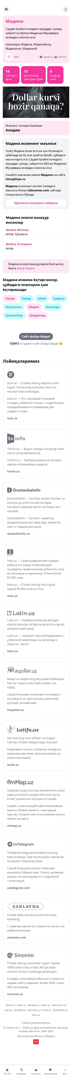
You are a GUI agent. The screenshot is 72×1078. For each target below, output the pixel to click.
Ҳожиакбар (14, 315)
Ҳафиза (59, 298)
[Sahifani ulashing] (65, 9)
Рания (10, 298)
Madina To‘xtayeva (19, 244)
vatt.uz (8, 1010)
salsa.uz (21, 1005)
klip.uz (36, 1015)
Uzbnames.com (38, 190)
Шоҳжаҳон (14, 307)
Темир (26, 298)
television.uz (59, 1005)
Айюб (42, 298)
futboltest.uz (60, 1010)
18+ (36, 1041)
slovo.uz (45, 1005)
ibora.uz (10, 1005)
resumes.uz (34, 1010)
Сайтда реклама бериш (36, 1022)
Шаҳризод (37, 315)
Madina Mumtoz (17, 230)
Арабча (48, 57)
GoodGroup (36, 1036)
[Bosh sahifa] (6, 9)
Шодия (34, 307)
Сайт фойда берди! (36, 336)
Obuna (21, 1036)
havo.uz (47, 1010)
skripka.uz (33, 1005)
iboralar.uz (20, 1010)
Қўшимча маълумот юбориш (36, 203)
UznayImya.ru (16, 179)
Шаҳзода (52, 307)
